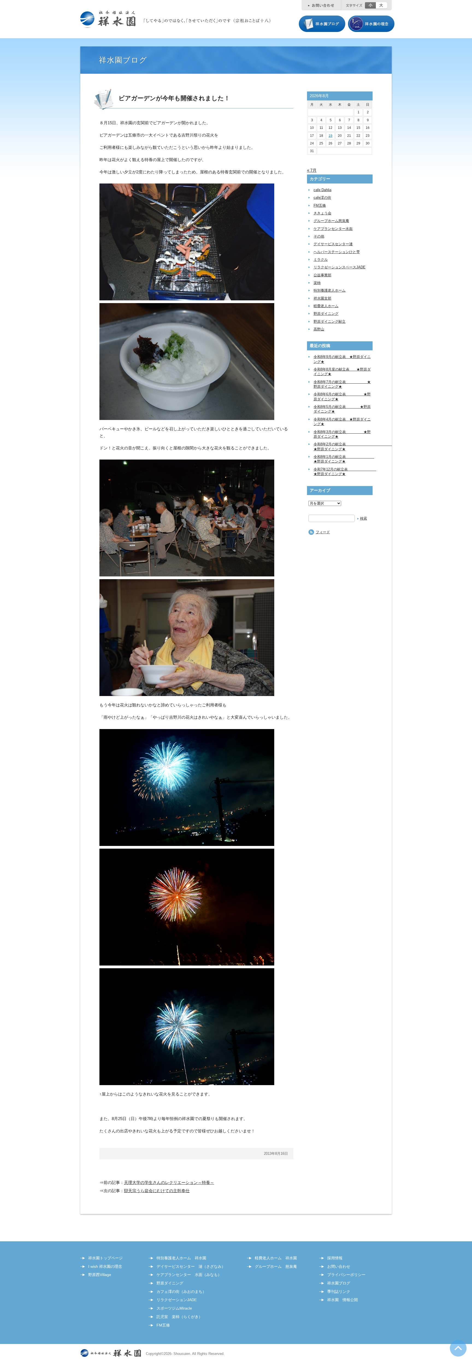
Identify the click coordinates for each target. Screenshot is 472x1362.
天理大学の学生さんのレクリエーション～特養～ (169, 1182)
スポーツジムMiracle (174, 1308)
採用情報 (335, 1258)
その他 (319, 236)
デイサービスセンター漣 (333, 244)
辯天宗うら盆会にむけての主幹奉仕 (157, 1190)
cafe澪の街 (322, 198)
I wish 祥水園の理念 (105, 1266)
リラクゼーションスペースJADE (339, 267)
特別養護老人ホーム (330, 290)
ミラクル (321, 259)
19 (330, 136)
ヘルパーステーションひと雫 (337, 252)
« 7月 (312, 170)
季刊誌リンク (338, 1291)
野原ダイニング (326, 314)
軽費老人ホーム (326, 306)
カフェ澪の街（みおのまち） (181, 1291)
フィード (323, 532)
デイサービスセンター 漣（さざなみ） (191, 1266)
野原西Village (99, 1274)
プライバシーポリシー (346, 1274)
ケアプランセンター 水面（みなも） (189, 1274)
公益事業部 (322, 275)
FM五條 (320, 205)
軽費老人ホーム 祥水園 (276, 1258)
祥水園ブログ (338, 1283)
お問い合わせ (338, 1266)
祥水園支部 (322, 298)
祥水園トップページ (105, 1258)
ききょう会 (322, 213)
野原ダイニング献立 (330, 321)
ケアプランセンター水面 (333, 229)
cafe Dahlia (322, 190)
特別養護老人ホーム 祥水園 (181, 1258)
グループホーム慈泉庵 (331, 221)
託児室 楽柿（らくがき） (179, 1316)
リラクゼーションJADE (177, 1300)
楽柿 (317, 283)
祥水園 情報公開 (342, 1300)
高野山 (319, 329)
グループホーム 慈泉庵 (276, 1266)
